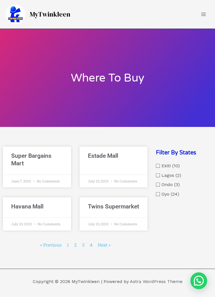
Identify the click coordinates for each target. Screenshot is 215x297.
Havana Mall (27, 206)
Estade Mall (103, 155)
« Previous (51, 245)
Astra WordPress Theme (156, 281)
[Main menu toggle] (203, 14)
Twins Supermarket (113, 206)
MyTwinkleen (50, 14)
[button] (198, 280)
